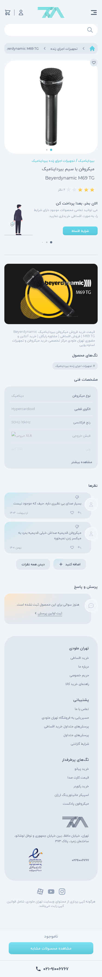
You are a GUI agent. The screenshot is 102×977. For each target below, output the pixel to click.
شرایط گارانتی (80, 744)
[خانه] (92, 48)
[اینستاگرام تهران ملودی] (62, 891)
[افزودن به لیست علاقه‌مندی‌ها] (94, 62)
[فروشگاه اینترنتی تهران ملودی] (51, 12)
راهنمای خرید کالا (77, 684)
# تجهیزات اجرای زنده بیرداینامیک (75, 366)
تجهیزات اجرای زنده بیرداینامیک (53, 161)
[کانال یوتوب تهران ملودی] (51, 891)
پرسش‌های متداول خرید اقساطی (66, 726)
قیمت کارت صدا (78, 777)
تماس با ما (82, 709)
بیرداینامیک (86, 161)
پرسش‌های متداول (76, 735)
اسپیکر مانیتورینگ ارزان (72, 795)
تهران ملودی (79, 648)
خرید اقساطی (79, 658)
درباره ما (83, 666)
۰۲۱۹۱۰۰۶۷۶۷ (80, 860)
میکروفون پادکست (76, 803)
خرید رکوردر (81, 786)
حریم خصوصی (79, 675)
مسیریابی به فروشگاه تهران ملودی (65, 717)
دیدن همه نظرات (33, 564)
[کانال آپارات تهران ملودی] (40, 891)
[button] (51, 150)
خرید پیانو (82, 769)
